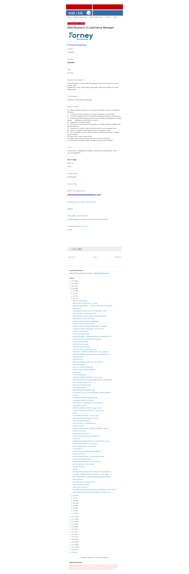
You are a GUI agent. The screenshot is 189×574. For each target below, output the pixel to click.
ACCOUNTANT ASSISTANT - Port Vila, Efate (86, 415)
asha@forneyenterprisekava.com (84, 195)
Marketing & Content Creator (81, 433)
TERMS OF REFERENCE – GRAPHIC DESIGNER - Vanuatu (90, 428)
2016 (73, 532)
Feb (74, 511)
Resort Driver (76, 438)
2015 (73, 534)
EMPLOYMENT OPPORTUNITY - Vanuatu (85, 303)
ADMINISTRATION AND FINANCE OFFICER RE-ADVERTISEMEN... (93, 380)
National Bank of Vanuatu (80, 487)
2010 (73, 547)
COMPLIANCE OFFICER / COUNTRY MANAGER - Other (89, 311)
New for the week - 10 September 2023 (84, 423)
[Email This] (73, 249)
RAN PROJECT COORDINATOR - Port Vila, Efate (87, 403)
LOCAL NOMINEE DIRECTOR (82, 382)
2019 (73, 524)
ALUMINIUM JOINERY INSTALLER (83, 400)
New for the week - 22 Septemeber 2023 (85, 349)
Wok (115, 17)
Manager (75, 469)
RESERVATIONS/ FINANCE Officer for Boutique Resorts (89, 316)
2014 (73, 537)
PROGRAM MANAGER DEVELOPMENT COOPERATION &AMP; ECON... (94, 489)
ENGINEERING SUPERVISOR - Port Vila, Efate (87, 461)
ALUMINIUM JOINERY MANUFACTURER (85, 398)
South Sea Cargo (78, 359)
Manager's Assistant (78, 426)
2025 (73, 283)
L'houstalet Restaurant (79, 375)
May (74, 503)
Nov (74, 293)
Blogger (106, 557)
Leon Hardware (77, 449)
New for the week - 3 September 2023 (84, 482)
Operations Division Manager (81, 347)
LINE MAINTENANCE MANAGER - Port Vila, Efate (87, 377)
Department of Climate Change (82, 385)
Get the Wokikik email (96, 17)
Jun (74, 500)
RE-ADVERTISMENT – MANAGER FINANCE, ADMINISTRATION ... (92, 336)
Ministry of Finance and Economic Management (87, 451)
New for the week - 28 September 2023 (84, 313)
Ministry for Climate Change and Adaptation (85, 321)
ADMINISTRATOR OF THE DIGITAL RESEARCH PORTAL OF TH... (92, 492)
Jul (74, 498)
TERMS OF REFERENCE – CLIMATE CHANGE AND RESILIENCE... (93, 306)
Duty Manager (77, 372)
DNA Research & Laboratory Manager (84, 369)
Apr (74, 505)
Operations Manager (79, 466)
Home (69, 17)
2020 (73, 521)
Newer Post (71, 257)
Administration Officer (79, 364)
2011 (73, 544)
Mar (74, 508)
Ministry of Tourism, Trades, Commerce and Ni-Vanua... (89, 456)
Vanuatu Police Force (79, 454)
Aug (74, 495)
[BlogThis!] (75, 249)
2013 (73, 539)
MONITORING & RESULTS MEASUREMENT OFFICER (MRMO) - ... (93, 393)
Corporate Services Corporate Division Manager (87, 339)
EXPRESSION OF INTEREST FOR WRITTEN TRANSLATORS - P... (92, 472)
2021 (73, 519)
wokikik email (83, 226)
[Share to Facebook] (79, 249)
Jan (74, 513)
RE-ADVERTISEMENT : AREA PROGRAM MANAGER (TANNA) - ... (92, 477)
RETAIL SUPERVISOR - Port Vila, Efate (84, 446)
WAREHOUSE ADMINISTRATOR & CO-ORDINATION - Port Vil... (92, 441)
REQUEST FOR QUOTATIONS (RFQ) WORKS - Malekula (89, 326)
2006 (73, 552)
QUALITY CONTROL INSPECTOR (83, 367)
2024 (73, 286)
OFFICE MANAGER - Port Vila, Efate (83, 464)
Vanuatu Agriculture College (81, 334)
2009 (73, 549)
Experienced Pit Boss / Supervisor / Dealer (85, 418)
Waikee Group (77, 308)
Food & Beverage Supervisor (81, 421)
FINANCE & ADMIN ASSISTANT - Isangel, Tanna (87, 408)
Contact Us (108, 17)
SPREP (75, 413)
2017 (73, 529)
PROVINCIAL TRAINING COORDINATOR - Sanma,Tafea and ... (91, 352)
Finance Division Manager (80, 341)
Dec (74, 291)
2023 (73, 289)
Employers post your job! (80, 17)
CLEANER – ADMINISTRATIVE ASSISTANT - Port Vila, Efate (90, 474)
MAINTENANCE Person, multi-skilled (84, 318)
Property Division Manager (80, 344)
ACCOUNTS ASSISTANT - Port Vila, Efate (85, 443)
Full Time (75, 395)
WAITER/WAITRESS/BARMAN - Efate (84, 390)
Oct (74, 296)
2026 (73, 281)
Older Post (118, 257)
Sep (74, 298)
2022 (73, 516)
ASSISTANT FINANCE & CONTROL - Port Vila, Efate (88, 410)
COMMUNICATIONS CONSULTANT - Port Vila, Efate (88, 329)
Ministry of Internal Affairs (80, 301)
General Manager (78, 357)
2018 (73, 527)
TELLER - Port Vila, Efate (80, 331)
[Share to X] (77, 249)
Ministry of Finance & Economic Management (86, 436)
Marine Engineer (78, 479)
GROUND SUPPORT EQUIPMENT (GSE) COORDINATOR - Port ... (92, 354)
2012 (73, 542)
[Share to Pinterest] (81, 249)
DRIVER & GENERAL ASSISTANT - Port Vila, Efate (88, 362)
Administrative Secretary (80, 405)
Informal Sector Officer (79, 431)
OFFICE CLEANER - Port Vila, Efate (83, 324)
